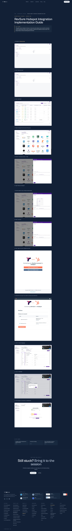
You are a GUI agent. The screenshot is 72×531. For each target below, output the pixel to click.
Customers (37, 1)
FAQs (15, 13)
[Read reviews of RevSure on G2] (65, 494)
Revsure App (22, 41)
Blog (44, 1)
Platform (27, 1)
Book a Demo (67, 1)
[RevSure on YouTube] (9, 499)
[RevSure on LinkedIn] (5, 499)
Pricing (41, 1)
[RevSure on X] (7, 499)
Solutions (31, 1)
